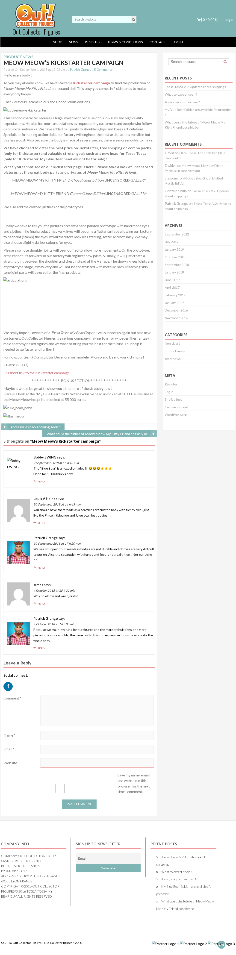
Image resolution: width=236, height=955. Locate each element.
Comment (12, 698)
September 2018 (177, 265)
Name (9, 735)
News (73, 42)
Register (92, 42)
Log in (169, 392)
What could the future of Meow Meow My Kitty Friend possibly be (97, 434)
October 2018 (175, 257)
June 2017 (172, 280)
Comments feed (176, 407)
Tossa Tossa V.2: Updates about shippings (195, 87)
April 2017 (172, 287)
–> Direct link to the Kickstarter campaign (36, 372)
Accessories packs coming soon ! (35, 427)
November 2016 (176, 318)
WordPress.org (176, 415)
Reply (41, 481)
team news (173, 359)
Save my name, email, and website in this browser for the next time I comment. (134, 783)
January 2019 (174, 249)
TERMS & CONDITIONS (125, 42)
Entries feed (174, 399)
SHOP (57, 42)
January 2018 (174, 272)
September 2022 (177, 234)
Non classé (172, 343)
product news (175, 351)
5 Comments (103, 69)
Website (10, 763)
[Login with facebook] (9, 692)
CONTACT (158, 42)
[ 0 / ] (209, 20)
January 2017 (174, 303)
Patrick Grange (80, 69)
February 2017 (175, 295)
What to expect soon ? (181, 94)
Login (228, 20)
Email (9, 749)
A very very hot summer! (182, 102)
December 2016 (176, 310)
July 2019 (171, 242)
